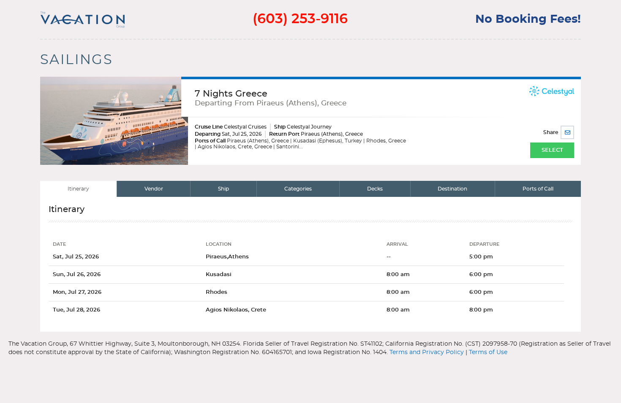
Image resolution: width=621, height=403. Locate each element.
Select (552, 150)
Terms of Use (488, 352)
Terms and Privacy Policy (426, 352)
